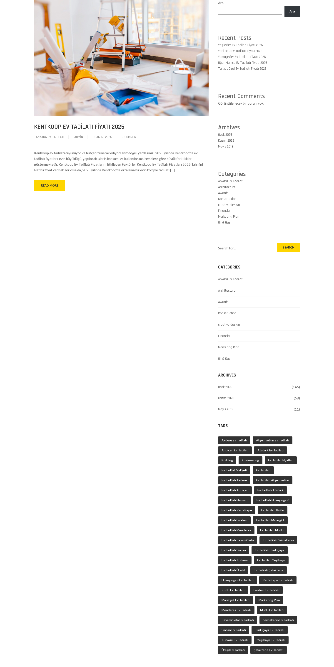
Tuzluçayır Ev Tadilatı (269, 630)
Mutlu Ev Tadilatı (272, 610)
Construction (227, 199)
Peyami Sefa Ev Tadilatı (238, 620)
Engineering (250, 460)
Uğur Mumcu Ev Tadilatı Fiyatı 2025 (242, 63)
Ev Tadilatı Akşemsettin (272, 480)
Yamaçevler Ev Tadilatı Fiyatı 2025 (242, 57)
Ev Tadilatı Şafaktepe (268, 570)
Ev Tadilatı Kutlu (272, 510)
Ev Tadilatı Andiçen (235, 490)
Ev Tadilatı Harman (234, 500)
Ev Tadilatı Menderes (236, 530)
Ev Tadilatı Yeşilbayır (271, 560)
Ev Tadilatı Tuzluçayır (269, 550)
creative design (229, 205)
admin (78, 137)
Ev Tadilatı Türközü (235, 560)
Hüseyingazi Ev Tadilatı (238, 580)
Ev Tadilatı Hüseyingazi (273, 500)
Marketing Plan (228, 216)
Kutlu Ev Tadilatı (233, 590)
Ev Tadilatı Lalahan (234, 520)
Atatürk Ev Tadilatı (270, 450)
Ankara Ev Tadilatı (50, 137)
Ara (221, 3)
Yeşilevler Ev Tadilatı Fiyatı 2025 (240, 45)
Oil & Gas (224, 222)
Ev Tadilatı (263, 470)
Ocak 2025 (225, 135)
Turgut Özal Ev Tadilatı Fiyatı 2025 (242, 68)
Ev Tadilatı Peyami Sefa (238, 540)
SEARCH (288, 247)
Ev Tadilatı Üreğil (233, 570)
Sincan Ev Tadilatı (234, 630)
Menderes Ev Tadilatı (236, 610)
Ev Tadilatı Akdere (234, 480)
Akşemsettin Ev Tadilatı (272, 440)
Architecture (227, 187)
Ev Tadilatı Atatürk (270, 490)
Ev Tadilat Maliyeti (234, 470)
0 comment (130, 137)
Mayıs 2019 (225, 146)
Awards (223, 193)
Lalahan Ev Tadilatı (266, 590)
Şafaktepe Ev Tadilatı (268, 650)
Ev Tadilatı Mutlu (272, 530)
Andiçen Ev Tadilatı (235, 450)
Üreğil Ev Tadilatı (233, 650)
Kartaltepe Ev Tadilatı (278, 580)
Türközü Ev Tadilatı (235, 640)
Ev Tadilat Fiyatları (280, 460)
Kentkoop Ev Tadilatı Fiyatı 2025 (79, 127)
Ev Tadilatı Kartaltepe (237, 510)
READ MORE (49, 185)
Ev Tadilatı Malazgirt (270, 520)
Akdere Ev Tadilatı (234, 440)
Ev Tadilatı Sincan (234, 550)
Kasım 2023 (226, 140)
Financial (224, 211)
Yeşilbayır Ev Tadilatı (271, 640)
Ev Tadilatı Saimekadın (278, 540)
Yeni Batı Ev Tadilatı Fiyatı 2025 (240, 51)
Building (227, 460)
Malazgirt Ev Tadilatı (235, 600)
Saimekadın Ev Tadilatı (278, 620)
